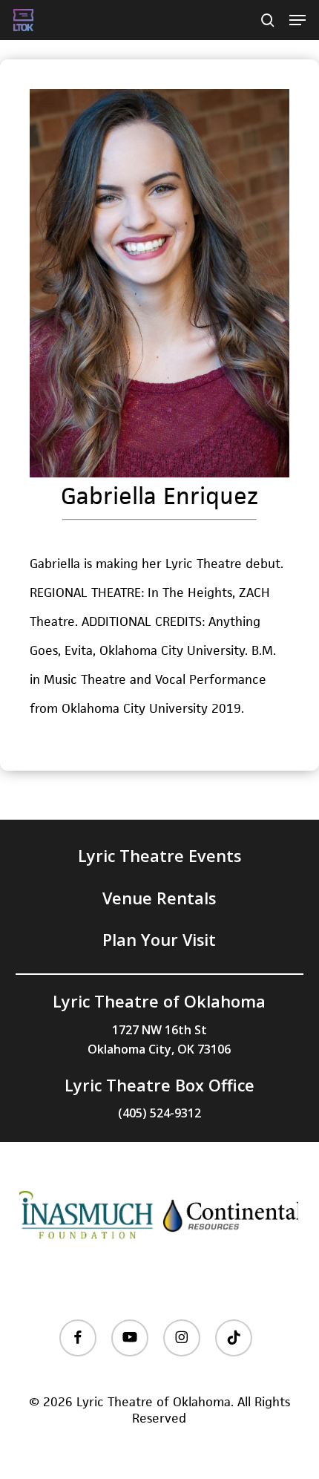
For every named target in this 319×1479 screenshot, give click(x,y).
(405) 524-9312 (159, 1113)
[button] (297, 20)
